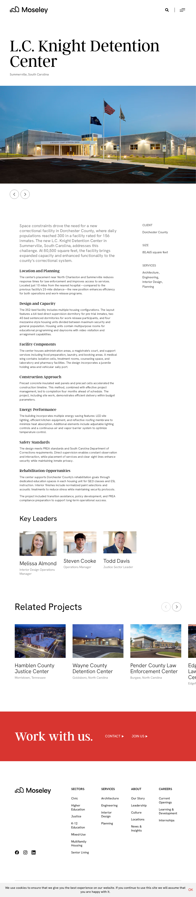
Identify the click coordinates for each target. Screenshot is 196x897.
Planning (107, 823)
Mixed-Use (78, 834)
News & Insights (136, 828)
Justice (76, 816)
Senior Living (80, 852)
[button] (182, 10)
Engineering (109, 805)
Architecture (110, 798)
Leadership (139, 805)
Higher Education (78, 807)
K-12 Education (78, 825)
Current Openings (165, 800)
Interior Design (106, 814)
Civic (74, 798)
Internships (167, 820)
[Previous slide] (14, 194)
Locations (138, 819)
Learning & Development (168, 811)
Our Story (138, 798)
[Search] (167, 10)
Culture (136, 812)
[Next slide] (25, 194)
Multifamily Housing (78, 844)
